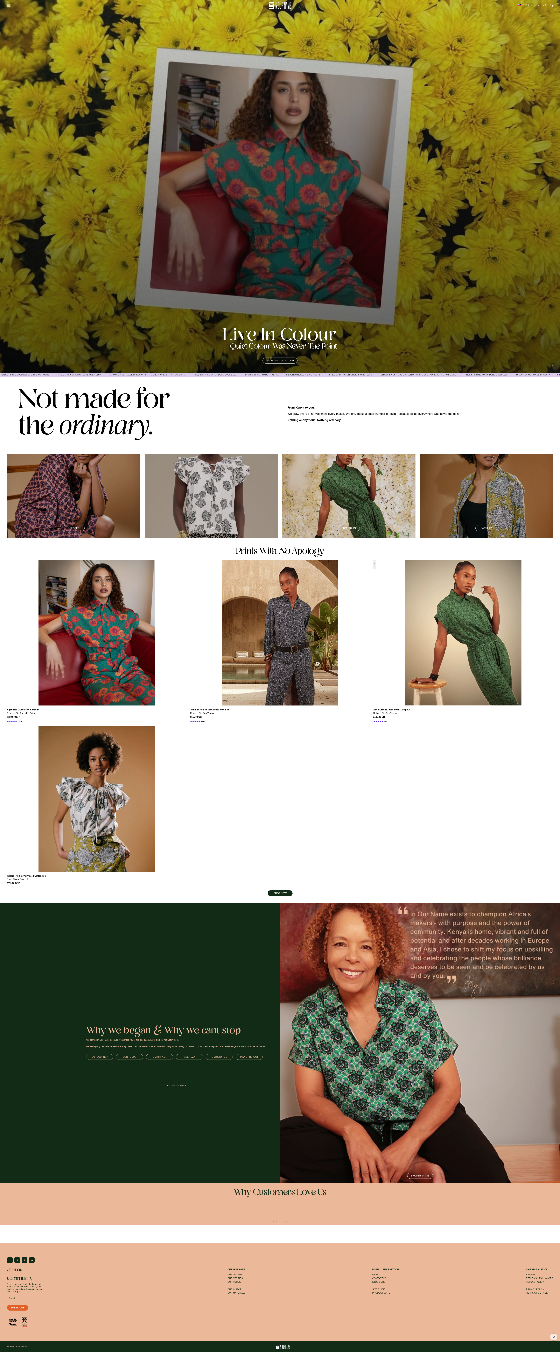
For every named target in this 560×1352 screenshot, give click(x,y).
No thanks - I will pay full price (255, 705)
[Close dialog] (325, 645)
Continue (255, 697)
